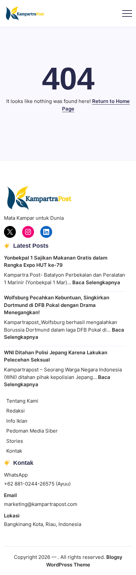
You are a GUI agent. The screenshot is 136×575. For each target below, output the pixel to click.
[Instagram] (28, 232)
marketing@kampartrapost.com (40, 504)
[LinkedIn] (46, 232)
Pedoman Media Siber (32, 431)
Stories (14, 441)
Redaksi (15, 411)
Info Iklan (16, 421)
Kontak (14, 451)
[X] (10, 232)
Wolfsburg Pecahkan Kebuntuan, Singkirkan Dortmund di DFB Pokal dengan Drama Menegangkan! (56, 304)
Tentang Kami (22, 401)
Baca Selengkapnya (96, 282)
